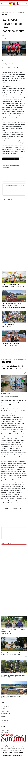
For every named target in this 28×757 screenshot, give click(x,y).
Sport (6, 14)
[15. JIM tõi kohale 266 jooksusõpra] (14, 317)
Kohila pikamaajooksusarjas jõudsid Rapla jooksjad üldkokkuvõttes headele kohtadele (13, 305)
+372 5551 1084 (5, 722)
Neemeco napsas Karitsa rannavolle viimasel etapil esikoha (13, 285)
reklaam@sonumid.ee (6, 723)
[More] (21, 159)
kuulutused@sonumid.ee (7, 734)
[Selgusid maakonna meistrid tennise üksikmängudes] (14, 336)
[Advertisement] (14, 223)
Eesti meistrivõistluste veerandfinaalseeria (11, 165)
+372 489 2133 (5, 711)
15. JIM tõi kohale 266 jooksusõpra (9, 325)
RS (2, 12)
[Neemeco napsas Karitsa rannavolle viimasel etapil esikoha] (14, 277)
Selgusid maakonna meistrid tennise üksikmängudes (11, 344)
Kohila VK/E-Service (7, 167)
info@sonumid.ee (5, 713)
